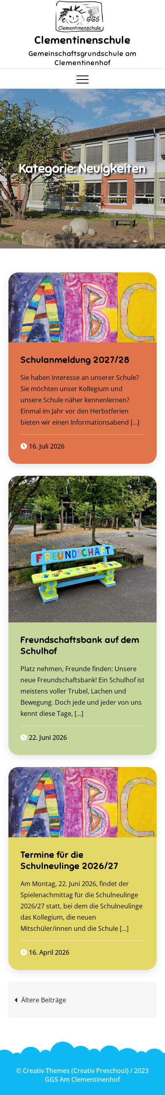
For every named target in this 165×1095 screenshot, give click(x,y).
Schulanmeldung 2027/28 (75, 359)
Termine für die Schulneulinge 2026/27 (69, 860)
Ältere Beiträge (43, 1000)
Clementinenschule (82, 40)
